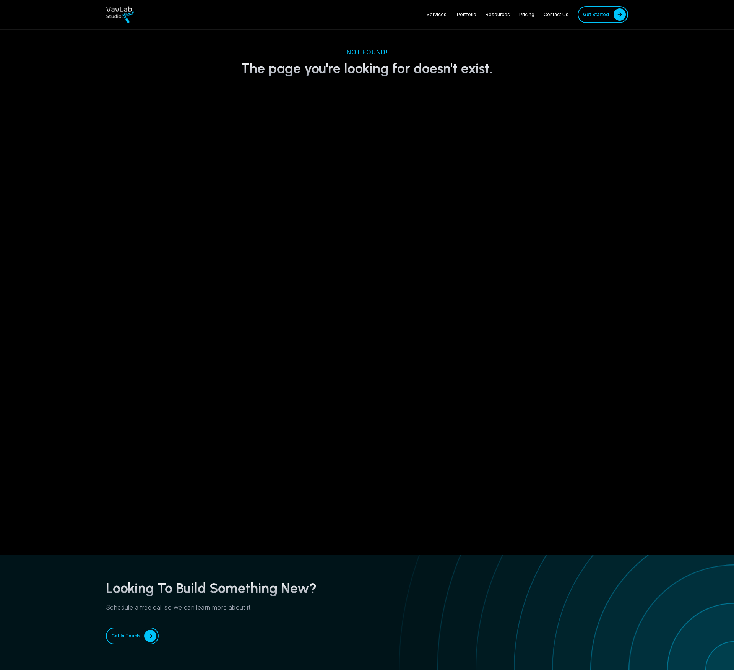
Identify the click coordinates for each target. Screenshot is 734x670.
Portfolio (466, 14)
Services (437, 14)
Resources (498, 14)
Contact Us (556, 14)
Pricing (526, 14)
